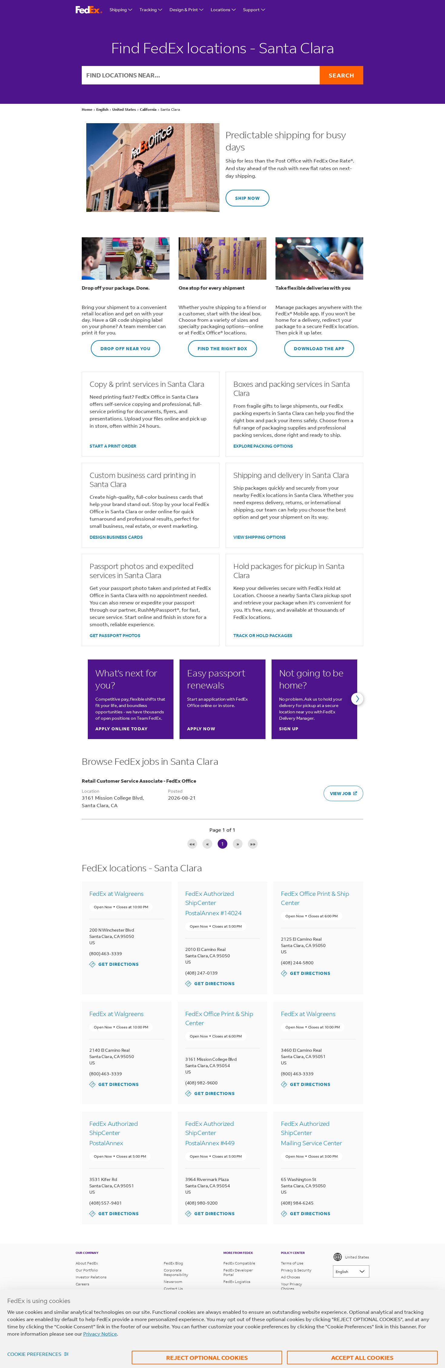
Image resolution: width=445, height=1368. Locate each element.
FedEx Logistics (236, 1281)
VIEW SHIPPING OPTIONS (259, 537)
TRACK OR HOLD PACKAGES (262, 635)
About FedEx (87, 1263)
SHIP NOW (243, 195)
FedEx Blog (173, 1263)
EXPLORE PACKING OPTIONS (263, 446)
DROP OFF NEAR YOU (120, 345)
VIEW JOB (340, 793)
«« (192, 843)
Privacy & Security (296, 1270)
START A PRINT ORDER (113, 446)
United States (357, 1257)
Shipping (118, 9)
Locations (220, 9)
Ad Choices (290, 1277)
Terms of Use (292, 1263)
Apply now (201, 729)
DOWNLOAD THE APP (314, 345)
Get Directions (114, 964)
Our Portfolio (87, 1270)
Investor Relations (91, 1277)
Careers (82, 1284)
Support (251, 9)
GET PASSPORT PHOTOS (115, 635)
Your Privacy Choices (291, 1286)
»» (252, 843)
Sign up (288, 729)
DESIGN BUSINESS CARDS (116, 537)
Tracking (148, 9)
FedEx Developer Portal (238, 1272)
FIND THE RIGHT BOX (217, 345)
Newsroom (173, 1281)
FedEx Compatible (239, 1263)
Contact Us (173, 1288)
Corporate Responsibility (176, 1272)
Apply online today (121, 729)
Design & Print (184, 9)
